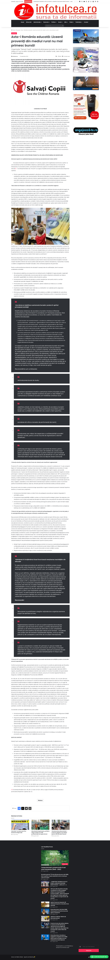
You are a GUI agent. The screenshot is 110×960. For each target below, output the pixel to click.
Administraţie (37, 22)
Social (59, 22)
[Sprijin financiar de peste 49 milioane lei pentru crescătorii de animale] (45, 904)
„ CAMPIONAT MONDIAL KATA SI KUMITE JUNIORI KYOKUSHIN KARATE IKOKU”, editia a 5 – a (59, 883)
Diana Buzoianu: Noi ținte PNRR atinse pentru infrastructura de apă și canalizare (59, 911)
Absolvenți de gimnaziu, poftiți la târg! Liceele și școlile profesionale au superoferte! (40, 832)
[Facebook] (19, 808)
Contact (86, 22)
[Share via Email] (26, 808)
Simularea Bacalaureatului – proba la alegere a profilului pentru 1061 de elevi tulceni (59, 832)
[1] (15, 168)
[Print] (29, 808)
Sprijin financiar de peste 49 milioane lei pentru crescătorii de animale (60, 904)
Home (13, 30)
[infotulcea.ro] (55, 11)
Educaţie (18, 30)
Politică (53, 22)
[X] (22, 808)
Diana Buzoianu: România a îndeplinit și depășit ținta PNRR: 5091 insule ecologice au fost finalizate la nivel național (59, 937)
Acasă (22, 22)
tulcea (40, 800)
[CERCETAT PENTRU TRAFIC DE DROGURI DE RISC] (45, 919)
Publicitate (78, 22)
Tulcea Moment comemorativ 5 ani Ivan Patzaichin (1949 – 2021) (53, 868)
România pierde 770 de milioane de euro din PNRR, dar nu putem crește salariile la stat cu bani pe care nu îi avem (55, 876)
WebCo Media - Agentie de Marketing (25, 957)
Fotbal (71, 22)
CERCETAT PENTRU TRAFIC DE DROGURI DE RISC (58, 917)
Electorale (46, 22)
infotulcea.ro (15, 56)
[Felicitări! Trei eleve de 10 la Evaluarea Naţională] (20, 825)
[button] (99, 956)
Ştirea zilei (28, 22)
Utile (65, 22)
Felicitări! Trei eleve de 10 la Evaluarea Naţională (18, 831)
